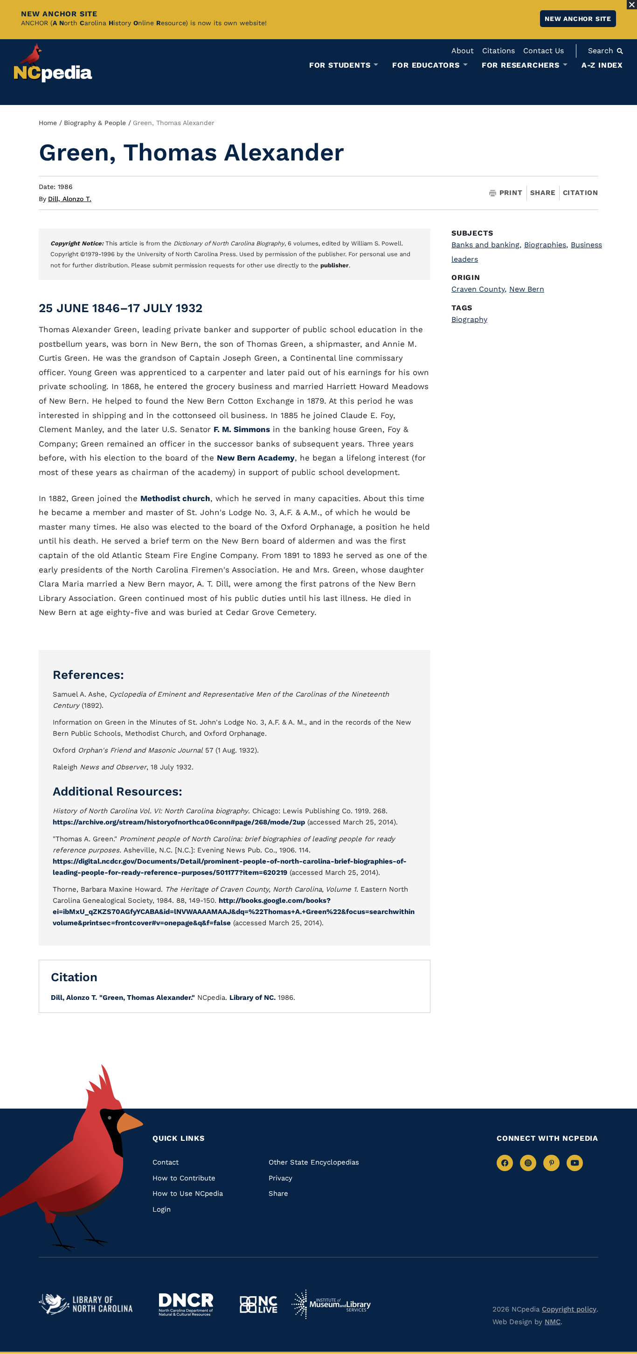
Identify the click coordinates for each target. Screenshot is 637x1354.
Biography (469, 319)
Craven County (478, 289)
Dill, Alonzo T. (69, 198)
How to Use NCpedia (187, 1193)
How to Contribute (183, 1178)
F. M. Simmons (242, 429)
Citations (498, 50)
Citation (580, 192)
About (462, 50)
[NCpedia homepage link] (53, 63)
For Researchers (521, 65)
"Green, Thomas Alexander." (147, 997)
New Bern (526, 289)
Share (542, 193)
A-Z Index (602, 65)
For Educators (425, 65)
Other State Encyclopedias (314, 1162)
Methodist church (175, 498)
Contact (165, 1162)
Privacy (280, 1178)
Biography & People (95, 122)
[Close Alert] (632, 4)
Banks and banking (486, 244)
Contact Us (543, 50)
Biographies (546, 244)
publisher (334, 265)
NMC (553, 1322)
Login (161, 1209)
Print (511, 193)
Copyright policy (569, 1309)
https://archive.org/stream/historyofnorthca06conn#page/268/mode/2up (179, 822)
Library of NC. (252, 997)
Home (48, 122)
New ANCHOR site (578, 18)
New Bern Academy (256, 457)
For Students (340, 65)
